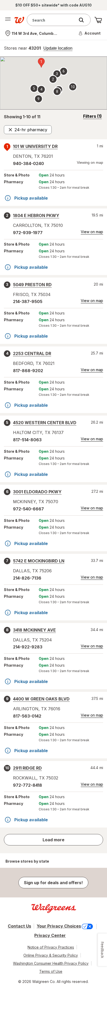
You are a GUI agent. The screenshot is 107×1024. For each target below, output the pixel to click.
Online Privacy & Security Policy (50, 955)
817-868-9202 (28, 370)
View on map (92, 231)
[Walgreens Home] (19, 20)
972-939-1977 (28, 232)
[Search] (83, 20)
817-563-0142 (27, 716)
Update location (57, 48)
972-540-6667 (28, 508)
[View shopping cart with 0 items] (98, 20)
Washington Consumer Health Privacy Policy (51, 963)
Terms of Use (50, 971)
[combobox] (52, 20)
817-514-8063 (27, 439)
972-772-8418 (27, 785)
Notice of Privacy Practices (51, 947)
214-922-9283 (27, 646)
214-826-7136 (27, 578)
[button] (90, 33)
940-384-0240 (28, 163)
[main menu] (8, 20)
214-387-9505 (27, 301)
